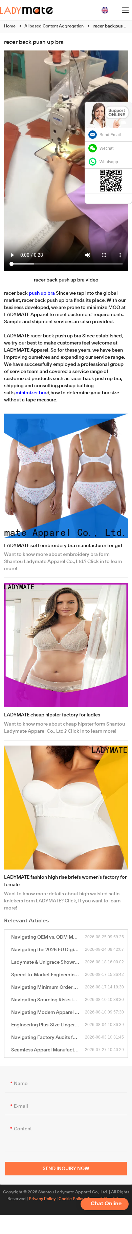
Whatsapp (109, 162)
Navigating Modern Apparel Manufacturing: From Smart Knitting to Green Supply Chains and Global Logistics (48, 1012)
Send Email (110, 134)
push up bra (42, 293)
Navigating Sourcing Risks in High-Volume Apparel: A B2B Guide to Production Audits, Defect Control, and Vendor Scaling (48, 1000)
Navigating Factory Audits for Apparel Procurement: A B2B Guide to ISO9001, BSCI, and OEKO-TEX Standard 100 (48, 1037)
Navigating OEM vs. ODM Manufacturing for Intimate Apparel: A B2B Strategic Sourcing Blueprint (48, 937)
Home (10, 26)
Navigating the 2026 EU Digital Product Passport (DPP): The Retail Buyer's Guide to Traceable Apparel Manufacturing (48, 949)
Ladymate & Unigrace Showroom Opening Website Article (48, 962)
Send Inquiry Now (66, 1168)
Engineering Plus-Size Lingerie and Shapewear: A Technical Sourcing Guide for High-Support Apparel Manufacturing (48, 1025)
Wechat (106, 148)
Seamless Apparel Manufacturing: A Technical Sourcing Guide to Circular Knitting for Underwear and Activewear (48, 1050)
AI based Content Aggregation (54, 26)
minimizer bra (31, 393)
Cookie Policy (71, 1199)
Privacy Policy (42, 1199)
